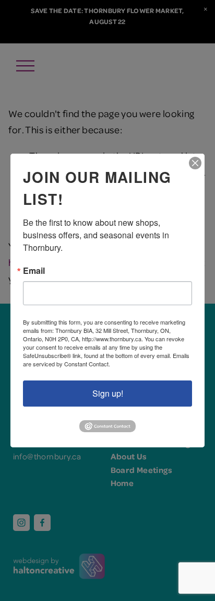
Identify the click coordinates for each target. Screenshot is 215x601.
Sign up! (107, 393)
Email (34, 271)
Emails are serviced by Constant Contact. (106, 359)
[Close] (195, 163)
